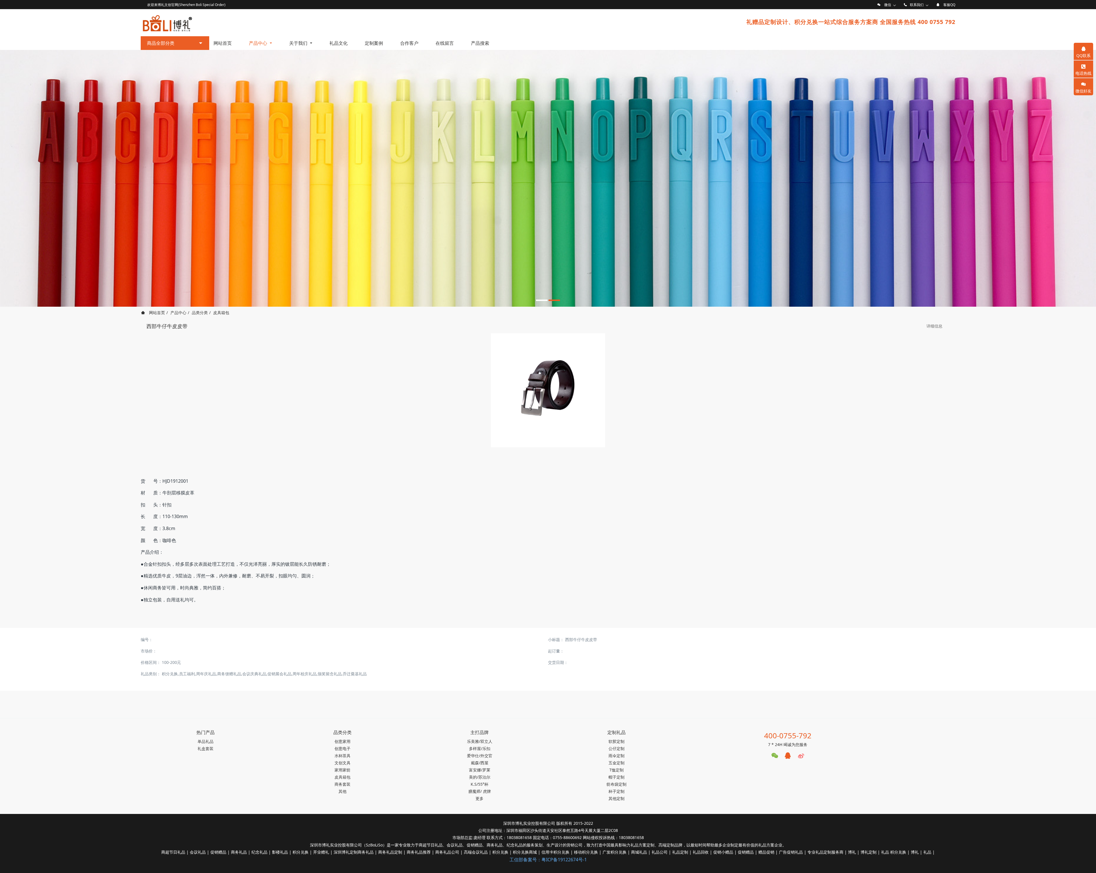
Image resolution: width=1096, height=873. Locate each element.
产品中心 (178, 312)
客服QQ (949, 4)
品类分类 (200, 312)
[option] (548, 178)
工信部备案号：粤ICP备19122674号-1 (548, 859)
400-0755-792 (787, 735)
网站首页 (222, 43)
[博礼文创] (167, 22)
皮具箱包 (221, 312)
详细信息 (934, 326)
